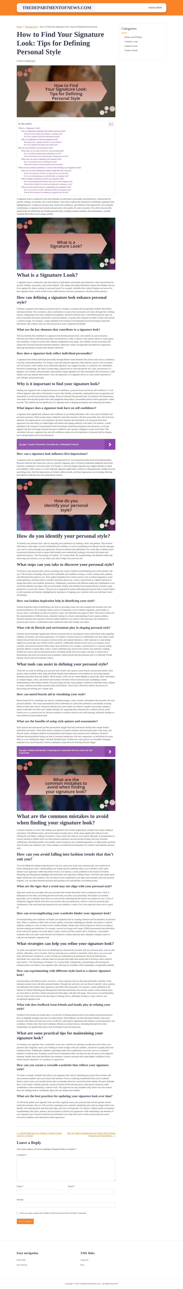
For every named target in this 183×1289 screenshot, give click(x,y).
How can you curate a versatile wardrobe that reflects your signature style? (47, 190)
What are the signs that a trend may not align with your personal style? (46, 173)
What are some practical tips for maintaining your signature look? (46, 187)
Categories (84, 1260)
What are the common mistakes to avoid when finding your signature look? (49, 167)
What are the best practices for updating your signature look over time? (46, 192)
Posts (82, 1265)
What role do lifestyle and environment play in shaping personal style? (46, 156)
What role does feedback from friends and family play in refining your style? (48, 184)
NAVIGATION (155, 8)
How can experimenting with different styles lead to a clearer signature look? (48, 181)
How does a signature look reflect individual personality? (42, 136)
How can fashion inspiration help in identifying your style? (42, 154)
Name (20, 1186)
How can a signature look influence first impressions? (41, 145)
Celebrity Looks (131, 41)
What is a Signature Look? (29, 128)
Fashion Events (130, 46)
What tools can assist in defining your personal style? (41, 159)
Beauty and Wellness (133, 37)
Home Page (21, 1260)
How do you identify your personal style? (35, 148)
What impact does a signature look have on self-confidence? (43, 142)
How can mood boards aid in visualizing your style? (40, 162)
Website (20, 1200)
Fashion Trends (130, 50)
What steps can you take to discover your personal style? (42, 151)
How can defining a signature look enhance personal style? (43, 131)
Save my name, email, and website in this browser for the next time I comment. (53, 1213)
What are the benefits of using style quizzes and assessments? (43, 164)
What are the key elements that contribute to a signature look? (43, 134)
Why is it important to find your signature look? (39, 139)
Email (71, 1186)
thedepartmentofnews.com (56, 7)
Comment (22, 1155)
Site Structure (22, 1265)
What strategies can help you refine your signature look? (42, 179)
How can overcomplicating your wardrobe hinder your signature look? (46, 176)
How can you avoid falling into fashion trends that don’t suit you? (46, 171)
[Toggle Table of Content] (110, 124)
